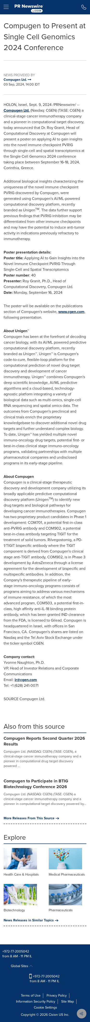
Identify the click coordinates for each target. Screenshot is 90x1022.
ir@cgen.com (26, 679)
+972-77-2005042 (15, 951)
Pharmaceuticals (61, 910)
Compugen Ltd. (17, 110)
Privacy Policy (57, 995)
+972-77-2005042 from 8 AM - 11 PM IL (45, 979)
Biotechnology (14, 910)
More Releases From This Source (29, 818)
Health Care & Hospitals (21, 874)
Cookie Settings (45, 1007)
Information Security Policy (35, 1001)
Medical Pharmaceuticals (67, 874)
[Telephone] (84, 7)
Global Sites (20, 966)
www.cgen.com (71, 311)
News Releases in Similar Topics (29, 920)
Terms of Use (31, 995)
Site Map (67, 1001)
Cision (53, 1014)
